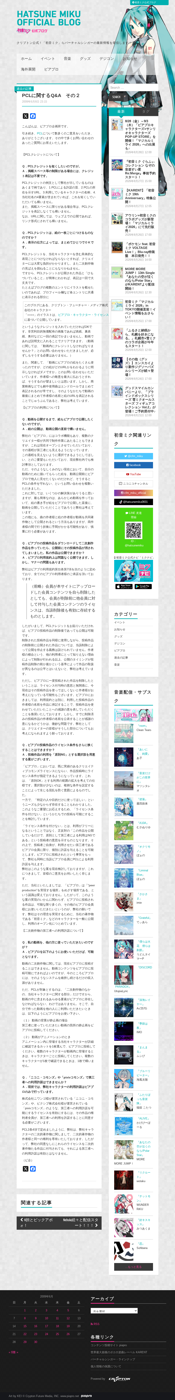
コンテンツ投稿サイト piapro (109, 1345)
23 (35, 1334)
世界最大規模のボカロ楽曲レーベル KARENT (119, 1352)
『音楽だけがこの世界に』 (143, 777)
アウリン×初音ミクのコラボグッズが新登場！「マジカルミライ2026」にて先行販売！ (140, 223)
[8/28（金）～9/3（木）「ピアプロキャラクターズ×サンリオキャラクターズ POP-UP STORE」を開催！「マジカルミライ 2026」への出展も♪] (117, 124)
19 (68, 1326)
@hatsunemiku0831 (135, 501)
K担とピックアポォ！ (36, 1223)
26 (68, 1334)
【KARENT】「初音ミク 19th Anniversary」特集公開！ (140, 196)
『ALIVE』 (143, 1118)
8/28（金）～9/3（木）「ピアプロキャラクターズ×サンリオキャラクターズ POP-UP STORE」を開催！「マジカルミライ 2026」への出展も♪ (140, 134)
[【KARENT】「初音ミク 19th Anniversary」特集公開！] (117, 193)
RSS (96, 1324)
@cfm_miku (135, 456)
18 (57, 1326)
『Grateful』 (144, 917)
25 (57, 1334)
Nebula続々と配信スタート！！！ (80, 1223)
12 (68, 1318)
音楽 (67, 58)
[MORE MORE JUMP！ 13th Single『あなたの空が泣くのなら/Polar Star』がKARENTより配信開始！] (117, 272)
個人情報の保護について (106, 1366)
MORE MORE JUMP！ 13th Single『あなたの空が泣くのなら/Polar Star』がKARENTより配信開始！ (140, 278)
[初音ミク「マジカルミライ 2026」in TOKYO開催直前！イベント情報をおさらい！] (117, 305)
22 (24, 1334)
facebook (135, 465)
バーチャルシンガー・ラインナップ (113, 1359)
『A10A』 (143, 823)
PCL (40, 133)
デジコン (106, 58)
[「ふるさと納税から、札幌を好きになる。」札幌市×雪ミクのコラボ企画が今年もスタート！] (117, 333)
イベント (48, 58)
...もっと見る (133, 1266)
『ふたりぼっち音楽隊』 (143, 1099)
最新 (121, 111)
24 (46, 1334)
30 (35, 1342)
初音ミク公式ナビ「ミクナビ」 (134, 557)
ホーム (26, 58)
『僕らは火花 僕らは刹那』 (143, 946)
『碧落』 (142, 799)
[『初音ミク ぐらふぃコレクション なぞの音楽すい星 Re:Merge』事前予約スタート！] (117, 165)
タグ (146, 111)
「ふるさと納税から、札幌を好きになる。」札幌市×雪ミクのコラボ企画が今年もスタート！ (140, 338)
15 (24, 1326)
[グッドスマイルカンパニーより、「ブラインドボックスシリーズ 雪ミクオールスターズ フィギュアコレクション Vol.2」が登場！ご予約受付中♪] (117, 391)
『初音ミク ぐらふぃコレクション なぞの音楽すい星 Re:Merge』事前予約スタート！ (140, 169)
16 (35, 1326)
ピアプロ (51, 69)
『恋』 (141, 1243)
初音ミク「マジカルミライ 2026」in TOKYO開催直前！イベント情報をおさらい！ (140, 309)
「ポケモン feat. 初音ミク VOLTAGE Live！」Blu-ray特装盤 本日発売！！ (140, 249)
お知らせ (130, 58)
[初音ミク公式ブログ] (48, 22)
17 (46, 1326)
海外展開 (28, 69)
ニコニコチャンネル (135, 483)
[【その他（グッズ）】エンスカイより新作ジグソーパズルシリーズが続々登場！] (117, 362)
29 (24, 1342)
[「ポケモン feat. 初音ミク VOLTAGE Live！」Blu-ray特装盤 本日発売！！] (117, 247)
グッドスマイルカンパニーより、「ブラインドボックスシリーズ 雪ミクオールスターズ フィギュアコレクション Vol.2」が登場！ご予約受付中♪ (140, 399)
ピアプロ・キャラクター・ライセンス (83, 314)
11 (57, 1318)
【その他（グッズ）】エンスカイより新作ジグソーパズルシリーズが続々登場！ (139, 366)
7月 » (15, 1352)
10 (46, 1318)
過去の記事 (24, 88)
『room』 (142, 725)
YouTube (135, 474)
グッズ (85, 58)
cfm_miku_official (134, 492)
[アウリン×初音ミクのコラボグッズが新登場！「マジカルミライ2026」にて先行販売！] (117, 218)
